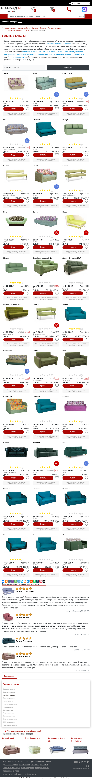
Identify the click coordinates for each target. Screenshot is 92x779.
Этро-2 (35, 350)
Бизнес (6, 166)
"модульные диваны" (63, 54)
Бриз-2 (35, 166)
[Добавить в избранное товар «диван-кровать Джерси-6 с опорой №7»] (87, 293)
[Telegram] (18, 581)
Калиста (65, 396)
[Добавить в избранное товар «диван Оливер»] (87, 570)
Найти (81, 16)
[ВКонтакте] (3, 581)
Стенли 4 (66, 489)
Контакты (35, 764)
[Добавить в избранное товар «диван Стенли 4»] (87, 524)
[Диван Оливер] (75, 544)
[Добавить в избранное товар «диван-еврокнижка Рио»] (28, 155)
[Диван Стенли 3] (16, 498)
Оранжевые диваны (10, 725)
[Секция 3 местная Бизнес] (16, 175)
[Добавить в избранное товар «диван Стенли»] (57, 570)
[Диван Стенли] (46, 544)
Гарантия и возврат (11, 768)
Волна (35, 212)
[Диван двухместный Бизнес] (46, 314)
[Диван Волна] (46, 221)
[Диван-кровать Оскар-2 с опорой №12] (16, 314)
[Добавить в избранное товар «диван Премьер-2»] (28, 385)
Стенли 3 (6, 489)
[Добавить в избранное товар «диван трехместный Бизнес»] (87, 201)
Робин (64, 442)
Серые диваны (8, 707)
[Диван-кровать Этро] (75, 360)
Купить (13, 109)
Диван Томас (23, 618)
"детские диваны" (30, 52)
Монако (6, 258)
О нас (26, 761)
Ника (5, 212)
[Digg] (44, 581)
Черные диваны (8, 713)
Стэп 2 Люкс (67, 73)
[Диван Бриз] (46, 83)
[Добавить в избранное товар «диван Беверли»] (57, 477)
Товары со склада (11, 771)
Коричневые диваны (10, 719)
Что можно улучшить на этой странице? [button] (24, 731)
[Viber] (12, 581)
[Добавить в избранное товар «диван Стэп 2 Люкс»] (87, 108)
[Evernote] (34, 581)
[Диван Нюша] (75, 221)
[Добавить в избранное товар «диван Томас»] (28, 108)
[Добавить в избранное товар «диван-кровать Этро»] (87, 385)
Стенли (36, 535)
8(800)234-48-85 (68, 9)
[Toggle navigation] (5, 3)
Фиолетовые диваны (10, 704)
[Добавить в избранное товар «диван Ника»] (28, 247)
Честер (6, 442)
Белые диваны (8, 710)
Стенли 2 (66, 304)
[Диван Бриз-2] (46, 175)
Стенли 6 (36, 489)
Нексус (65, 120)
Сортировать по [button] (11, 67)
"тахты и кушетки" (16, 57)
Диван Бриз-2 (23, 657)
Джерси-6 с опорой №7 (71, 258)
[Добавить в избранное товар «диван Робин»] (87, 477)
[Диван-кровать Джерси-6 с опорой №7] (75, 267)
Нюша (64, 212)
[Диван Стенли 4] (75, 498)
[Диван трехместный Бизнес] (75, 175)
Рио (4, 120)
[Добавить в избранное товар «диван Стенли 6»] (57, 524)
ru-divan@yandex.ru (17, 774)
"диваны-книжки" (45, 54)
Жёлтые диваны (9, 722)
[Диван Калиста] (75, 406)
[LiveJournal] (37, 581)
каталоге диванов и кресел (59, 44)
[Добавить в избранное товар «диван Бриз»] (57, 108)
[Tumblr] (9, 581)
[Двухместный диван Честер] (16, 452)
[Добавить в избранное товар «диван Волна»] (57, 247)
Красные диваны (9, 689)
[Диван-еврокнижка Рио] (16, 129)
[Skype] (22, 581)
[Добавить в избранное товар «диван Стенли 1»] (28, 570)
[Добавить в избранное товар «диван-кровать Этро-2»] (57, 385)
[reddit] (31, 581)
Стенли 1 (6, 535)
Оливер (65, 535)
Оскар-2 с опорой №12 (12, 304)
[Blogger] (25, 581)
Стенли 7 (36, 396)
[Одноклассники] (6, 581)
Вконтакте (31, 774)
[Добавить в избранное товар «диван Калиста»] (87, 431)
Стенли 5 (36, 120)
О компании (24, 764)
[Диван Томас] (16, 83)
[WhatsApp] (15, 581)
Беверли (36, 442)
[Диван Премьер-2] (16, 360)
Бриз (35, 73)
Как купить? (8, 761)
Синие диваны (8, 701)
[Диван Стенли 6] (46, 498)
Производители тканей (40, 761)
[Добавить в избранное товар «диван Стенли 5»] (57, 154)
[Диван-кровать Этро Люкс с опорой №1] (46, 267)
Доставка (19, 761)
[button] (12, 22)
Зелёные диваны (9, 695)
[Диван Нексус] (75, 129)
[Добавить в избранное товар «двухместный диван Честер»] (28, 477)
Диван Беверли (24, 641)
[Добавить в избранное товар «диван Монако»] (28, 293)
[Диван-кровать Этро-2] (46, 360)
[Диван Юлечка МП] (16, 406)
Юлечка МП (7, 396)
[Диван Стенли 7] (46, 406)
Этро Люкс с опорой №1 (42, 258)
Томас (5, 73)
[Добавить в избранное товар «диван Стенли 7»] (57, 431)
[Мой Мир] (28, 581)
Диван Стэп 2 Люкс (26, 591)
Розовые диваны (9, 692)
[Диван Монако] (16, 267)
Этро (64, 350)
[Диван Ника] (16, 221)
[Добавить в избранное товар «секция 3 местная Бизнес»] (28, 201)
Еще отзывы (9, 676)
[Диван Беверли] (46, 452)
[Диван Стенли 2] (75, 314)
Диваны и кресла (10, 764)
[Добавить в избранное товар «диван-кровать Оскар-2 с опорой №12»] (28, 339)
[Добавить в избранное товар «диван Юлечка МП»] (28, 431)
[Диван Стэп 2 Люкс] (75, 83)
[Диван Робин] (75, 452)
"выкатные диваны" (47, 52)
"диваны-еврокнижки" (26, 54)
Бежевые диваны (9, 716)
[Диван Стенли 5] (46, 129)
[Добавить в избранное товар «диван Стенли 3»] (28, 524)
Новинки (44, 764)
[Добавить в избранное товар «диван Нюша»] (87, 247)
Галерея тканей (42, 768)
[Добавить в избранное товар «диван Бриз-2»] (57, 201)
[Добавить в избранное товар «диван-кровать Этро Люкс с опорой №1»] (57, 293)
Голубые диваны (9, 698)
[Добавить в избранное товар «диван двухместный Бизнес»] (57, 339)
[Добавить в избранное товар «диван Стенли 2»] (87, 339)
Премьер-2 (7, 350)
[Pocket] (40, 581)
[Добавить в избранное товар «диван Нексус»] (87, 154)
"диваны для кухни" (65, 52)
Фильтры (68, 67)
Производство (27, 768)
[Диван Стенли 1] (16, 544)
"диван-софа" (79, 54)
